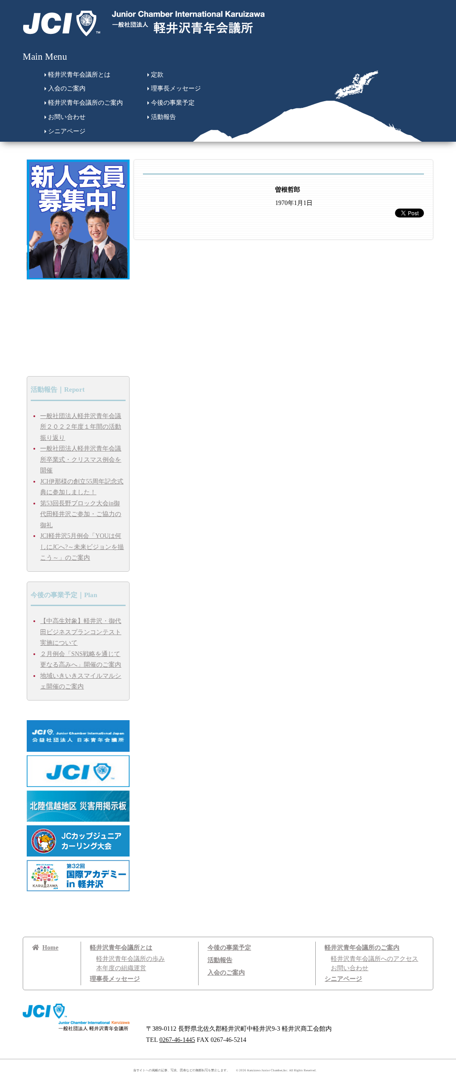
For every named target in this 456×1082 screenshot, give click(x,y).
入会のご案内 (67, 88)
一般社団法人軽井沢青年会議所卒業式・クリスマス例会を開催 (80, 459)
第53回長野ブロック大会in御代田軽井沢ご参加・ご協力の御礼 (80, 514)
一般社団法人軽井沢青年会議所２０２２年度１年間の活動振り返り (80, 427)
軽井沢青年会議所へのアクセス (374, 958)
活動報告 (163, 117)
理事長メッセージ (176, 88)
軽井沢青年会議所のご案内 (85, 102)
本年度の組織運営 (121, 968)
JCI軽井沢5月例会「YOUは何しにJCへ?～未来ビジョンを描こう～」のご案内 (82, 547)
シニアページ (67, 131)
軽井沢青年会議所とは (79, 74)
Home (50, 947)
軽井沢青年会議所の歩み (130, 958)
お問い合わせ (67, 117)
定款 (157, 74)
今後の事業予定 (173, 102)
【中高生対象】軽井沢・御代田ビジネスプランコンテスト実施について (80, 632)
